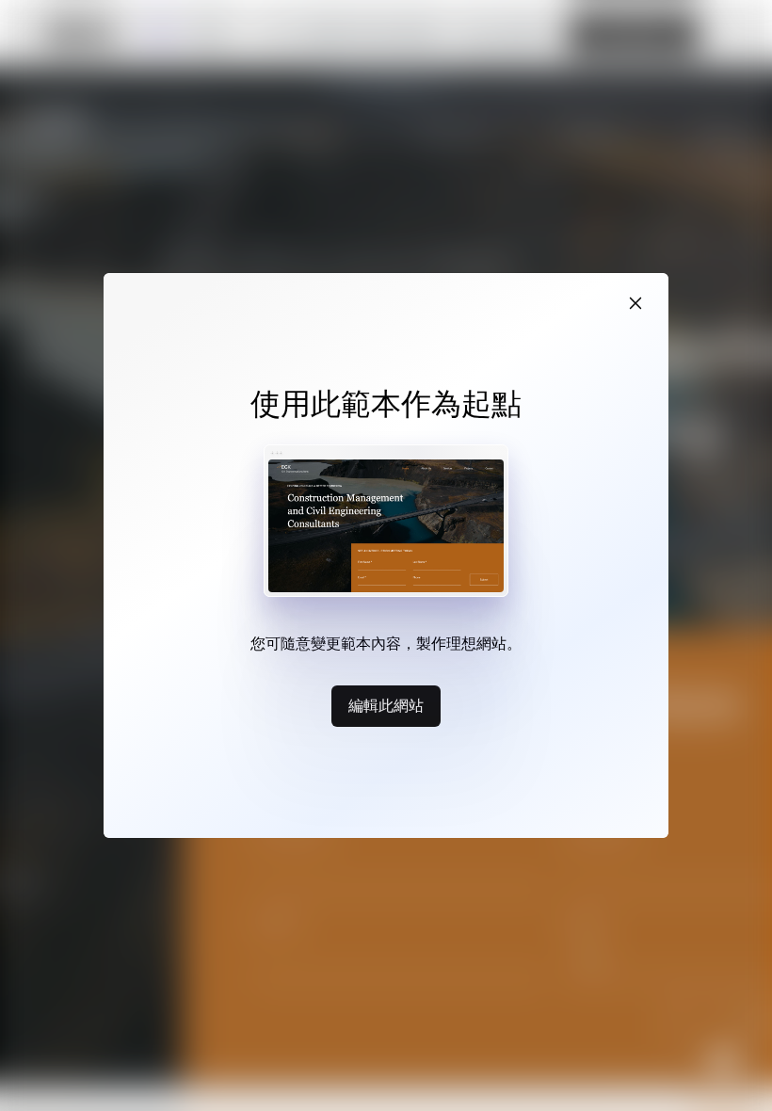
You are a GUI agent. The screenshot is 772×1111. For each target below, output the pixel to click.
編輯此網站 (386, 705)
